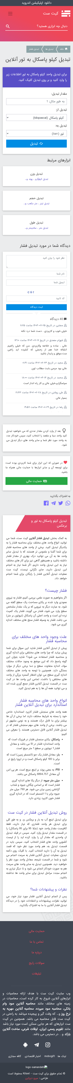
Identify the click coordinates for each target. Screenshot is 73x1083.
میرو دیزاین (31, 1078)
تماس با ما (36, 941)
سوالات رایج (36, 963)
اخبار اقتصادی (33, 1056)
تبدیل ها (49, 49)
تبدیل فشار (34, 49)
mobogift (49, 1056)
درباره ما (37, 952)
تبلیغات (36, 973)
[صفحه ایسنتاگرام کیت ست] (48, 1046)
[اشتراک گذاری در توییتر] (60, 504)
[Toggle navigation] (10, 13)
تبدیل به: (61, 126)
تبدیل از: (61, 110)
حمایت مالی (34, 481)
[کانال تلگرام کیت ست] (36, 1046)
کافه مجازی (14, 1056)
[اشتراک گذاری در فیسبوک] (45, 504)
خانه (62, 49)
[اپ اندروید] (25, 1046)
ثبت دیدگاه (36, 307)
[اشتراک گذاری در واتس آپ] (67, 504)
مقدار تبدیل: (59, 94)
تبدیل (34, 143)
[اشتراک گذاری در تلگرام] (53, 504)
